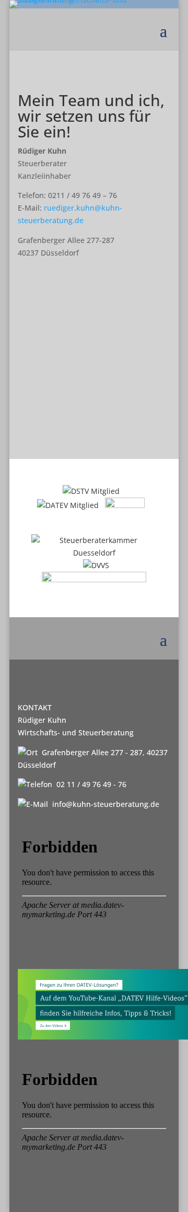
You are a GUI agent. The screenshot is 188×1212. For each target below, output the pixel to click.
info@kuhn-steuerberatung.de (105, 804)
